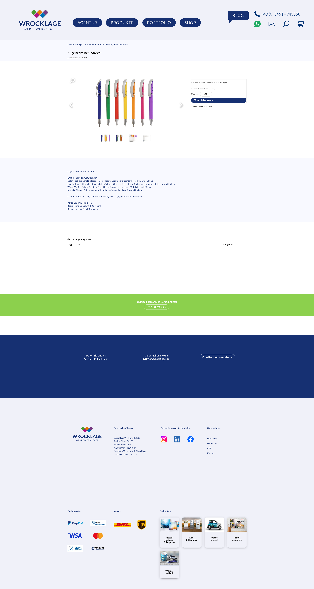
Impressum (212, 438)
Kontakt (211, 453)
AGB (209, 448)
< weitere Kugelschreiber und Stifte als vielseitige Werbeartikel (97, 44)
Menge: (195, 94)
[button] (286, 24)
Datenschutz (213, 443)
